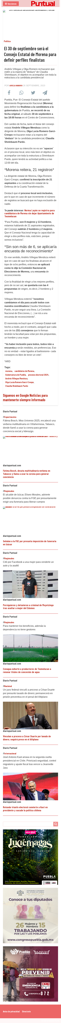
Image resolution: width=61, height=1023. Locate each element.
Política (7, 41)
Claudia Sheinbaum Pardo (16, 385)
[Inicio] (30, 3)
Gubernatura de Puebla (15, 374)
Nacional (8, 686)
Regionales (9, 490)
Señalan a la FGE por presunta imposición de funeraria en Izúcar (29, 542)
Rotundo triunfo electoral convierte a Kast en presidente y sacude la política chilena (25, 808)
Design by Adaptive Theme (50, 1021)
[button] (11, 3)
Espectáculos (10, 416)
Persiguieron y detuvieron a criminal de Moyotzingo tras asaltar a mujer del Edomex (28, 606)
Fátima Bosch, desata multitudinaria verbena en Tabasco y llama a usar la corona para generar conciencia (26, 473)
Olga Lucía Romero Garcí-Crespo (19, 382)
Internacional (10, 753)
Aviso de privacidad (11, 1011)
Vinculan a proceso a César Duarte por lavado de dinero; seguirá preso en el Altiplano (27, 738)
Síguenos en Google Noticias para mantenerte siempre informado (25, 397)
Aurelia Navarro (16, 85)
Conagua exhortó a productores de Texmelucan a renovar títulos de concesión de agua (27, 670)
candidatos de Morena (24, 370)
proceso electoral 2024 (38, 374)
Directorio (26, 1011)
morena (8, 370)
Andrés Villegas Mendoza (16, 378)
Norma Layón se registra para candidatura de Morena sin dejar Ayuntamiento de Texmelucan (29, 213)
